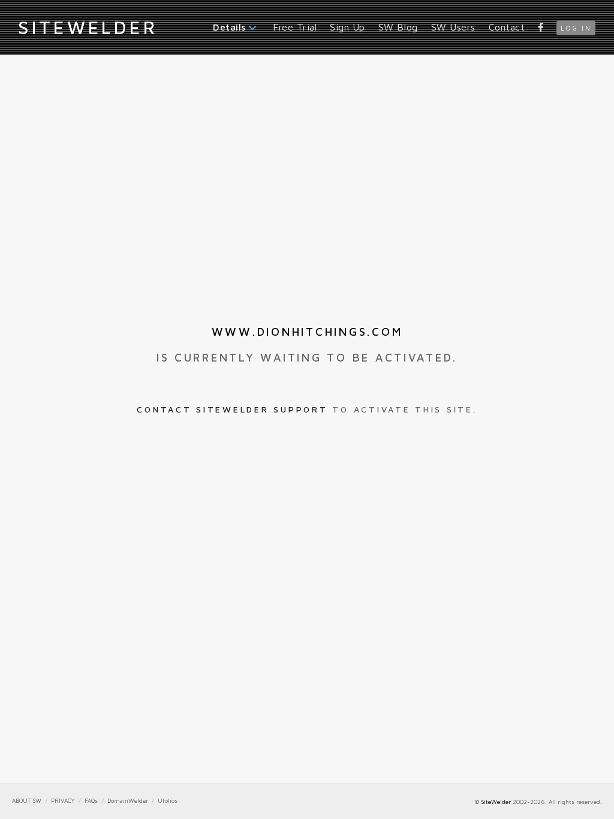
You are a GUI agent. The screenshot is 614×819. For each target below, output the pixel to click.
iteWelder (87, 27)
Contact (507, 27)
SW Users (453, 27)
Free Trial (295, 27)
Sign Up (347, 27)
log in (576, 28)
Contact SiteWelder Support (232, 409)
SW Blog (398, 27)
